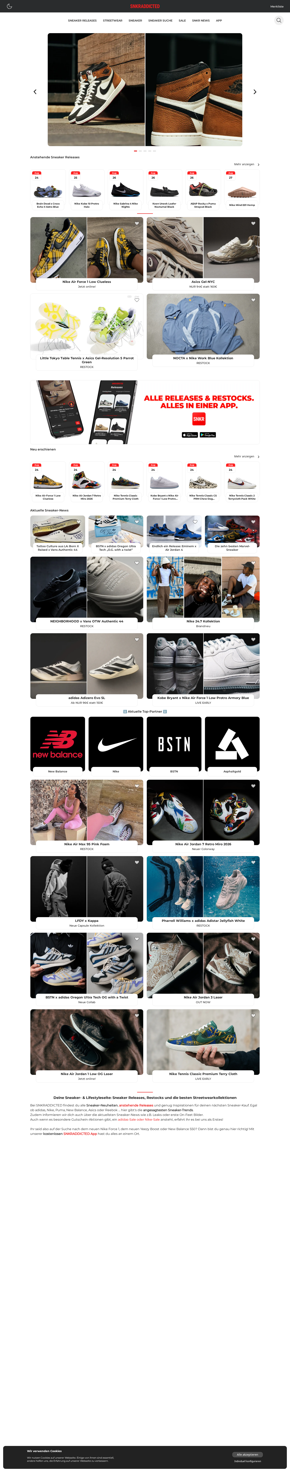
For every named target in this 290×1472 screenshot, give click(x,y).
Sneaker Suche (160, 20)
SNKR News (201, 20)
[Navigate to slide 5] (154, 151)
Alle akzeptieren (247, 1454)
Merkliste (277, 6)
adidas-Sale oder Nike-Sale (139, 1119)
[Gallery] (145, 91)
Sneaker (135, 20)
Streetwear (112, 20)
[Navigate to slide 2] (140, 151)
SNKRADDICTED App (80, 1134)
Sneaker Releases (82, 20)
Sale (182, 20)
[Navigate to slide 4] (149, 151)
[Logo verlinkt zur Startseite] (145, 6)
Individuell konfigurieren (247, 1461)
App (219, 20)
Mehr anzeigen (244, 164)
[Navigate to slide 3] (145, 151)
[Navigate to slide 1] (135, 151)
